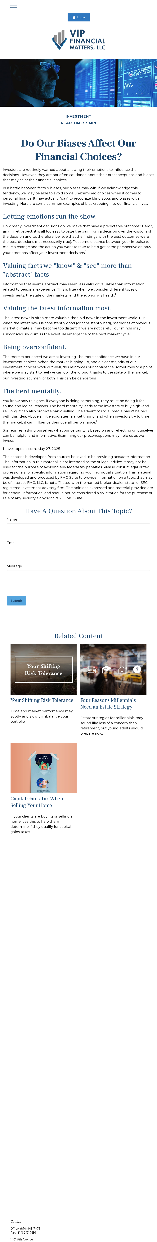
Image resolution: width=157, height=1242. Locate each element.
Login (81, 17)
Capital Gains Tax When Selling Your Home (37, 802)
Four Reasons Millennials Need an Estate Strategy (108, 703)
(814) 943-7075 (30, 1228)
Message (14, 566)
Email (12, 543)
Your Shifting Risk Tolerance (42, 700)
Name (12, 519)
